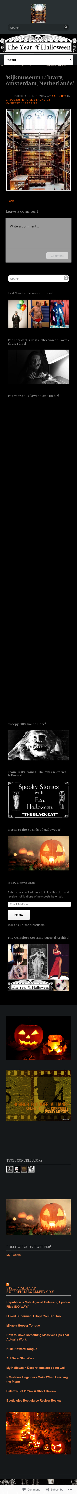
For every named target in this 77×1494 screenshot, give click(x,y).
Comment (57, 255)
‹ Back (10, 201)
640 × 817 (59, 96)
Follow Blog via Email (21, 882)
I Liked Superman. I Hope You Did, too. (34, 1316)
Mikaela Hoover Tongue (23, 1325)
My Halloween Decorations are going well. (36, 1367)
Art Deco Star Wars (20, 1358)
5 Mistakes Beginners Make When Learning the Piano (37, 1379)
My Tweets (13, 1254)
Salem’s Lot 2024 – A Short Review (31, 1391)
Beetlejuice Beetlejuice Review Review (33, 1400)
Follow (18, 915)
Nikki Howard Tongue (21, 1348)
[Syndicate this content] (38, 1285)
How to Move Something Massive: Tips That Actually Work (37, 1337)
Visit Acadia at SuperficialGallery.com (30, 1290)
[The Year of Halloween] (38, 44)
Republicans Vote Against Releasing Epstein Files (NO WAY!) (38, 1304)
